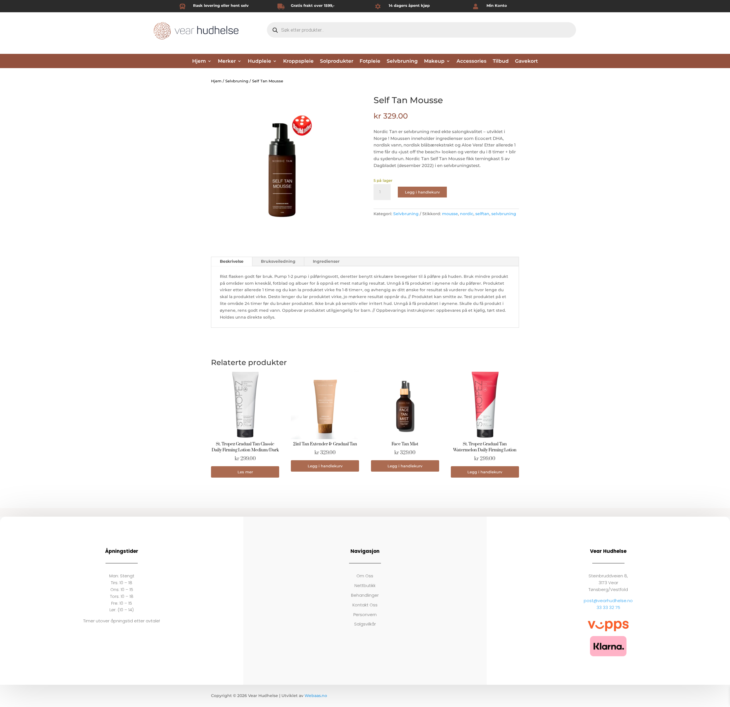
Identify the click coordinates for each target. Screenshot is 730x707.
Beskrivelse (232, 261)
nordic (466, 213)
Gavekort (526, 61)
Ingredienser (326, 261)
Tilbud (501, 61)
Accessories (471, 61)
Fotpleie (370, 61)
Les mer (245, 472)
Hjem (199, 61)
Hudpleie (259, 61)
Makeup (434, 61)
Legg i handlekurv (422, 192)
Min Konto (496, 5)
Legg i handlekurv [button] (325, 466)
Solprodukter (336, 61)
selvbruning (503, 213)
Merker (227, 61)
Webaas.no (316, 695)
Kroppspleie (298, 61)
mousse (450, 213)
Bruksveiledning (278, 261)
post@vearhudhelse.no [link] (608, 601)
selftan (482, 213)
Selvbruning (402, 61)
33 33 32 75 (608, 607)
